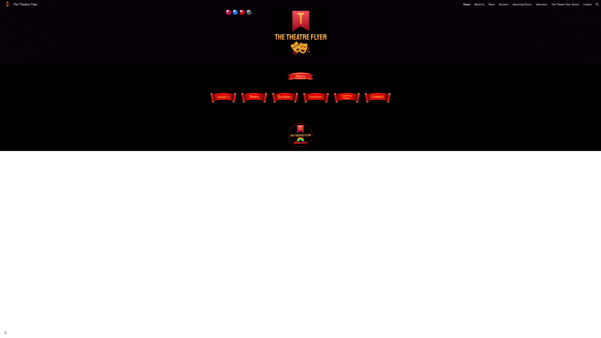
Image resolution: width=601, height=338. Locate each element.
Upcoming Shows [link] (522, 4)
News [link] (491, 4)
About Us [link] (479, 4)
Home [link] (466, 4)
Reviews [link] (504, 4)
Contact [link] (587, 4)
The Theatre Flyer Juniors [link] (565, 4)
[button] (597, 4)
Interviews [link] (541, 4)
